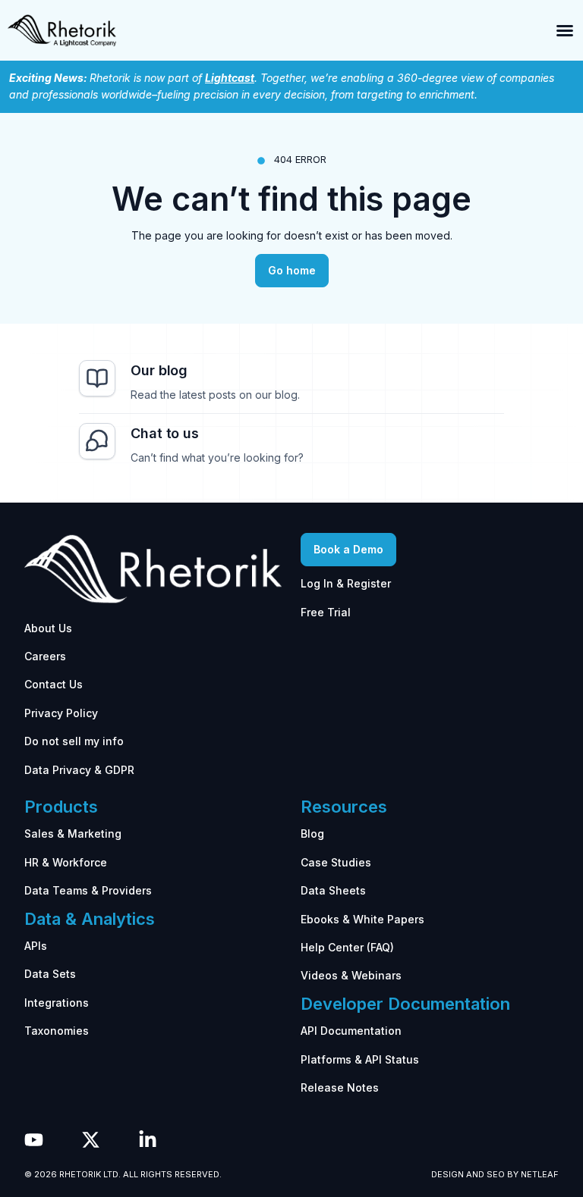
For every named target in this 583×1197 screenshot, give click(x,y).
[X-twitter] (90, 1139)
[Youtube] (33, 1139)
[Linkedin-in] (147, 1139)
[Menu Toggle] (564, 30)
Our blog (159, 370)
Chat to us (165, 433)
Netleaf (540, 1174)
